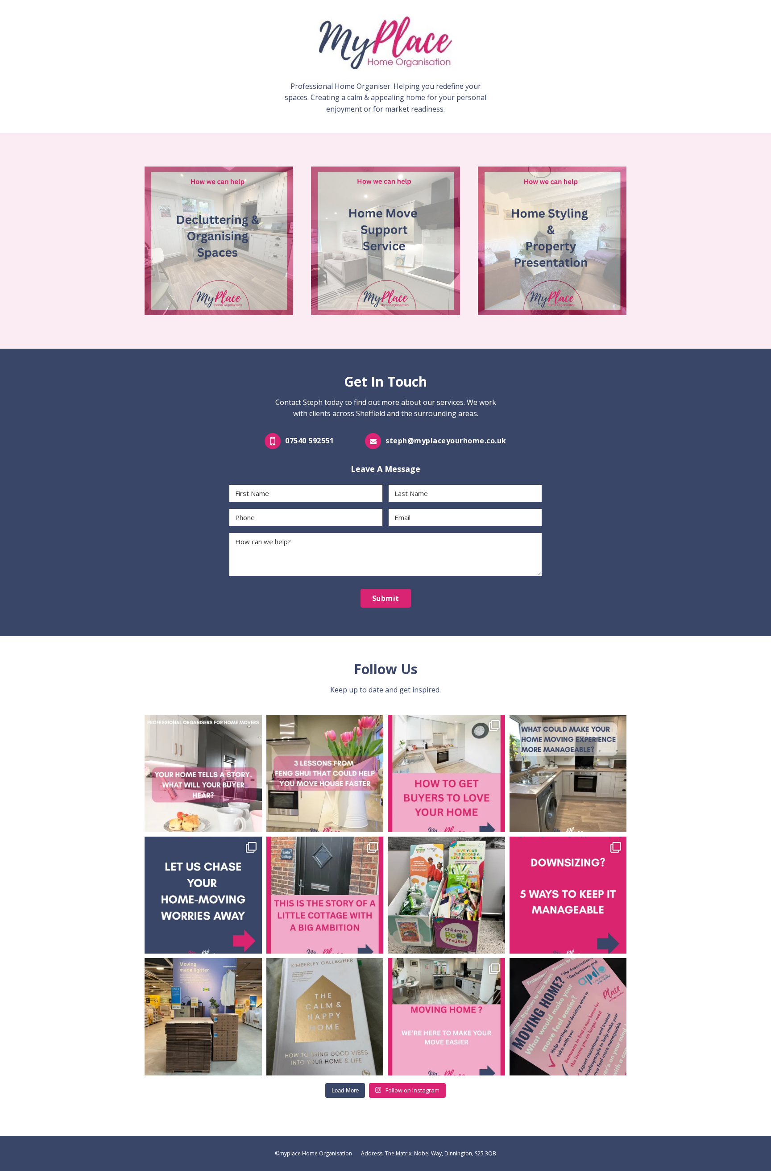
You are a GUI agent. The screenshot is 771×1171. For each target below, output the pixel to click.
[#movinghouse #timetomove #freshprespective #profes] (446, 773)
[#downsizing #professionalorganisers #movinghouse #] (568, 895)
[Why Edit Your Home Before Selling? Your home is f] (203, 773)
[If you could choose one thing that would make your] (568, 773)
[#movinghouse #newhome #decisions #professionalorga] (203, 895)
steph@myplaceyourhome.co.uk (446, 441)
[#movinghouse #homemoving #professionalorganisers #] (446, 1016)
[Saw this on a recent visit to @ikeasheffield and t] (203, 1016)
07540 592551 (309, 441)
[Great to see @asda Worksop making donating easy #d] (446, 895)
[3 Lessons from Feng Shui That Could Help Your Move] (325, 773)
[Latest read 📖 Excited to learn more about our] (325, 1016)
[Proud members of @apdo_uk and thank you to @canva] (568, 1016)
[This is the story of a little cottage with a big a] (325, 895)
